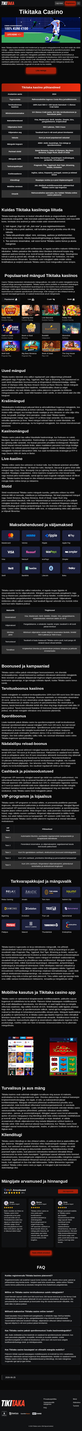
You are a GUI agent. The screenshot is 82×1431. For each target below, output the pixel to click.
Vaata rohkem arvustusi (41, 1253)
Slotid (69, 299)
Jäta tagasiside (68, 1191)
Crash (49, 299)
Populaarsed (9, 299)
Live (29, 299)
